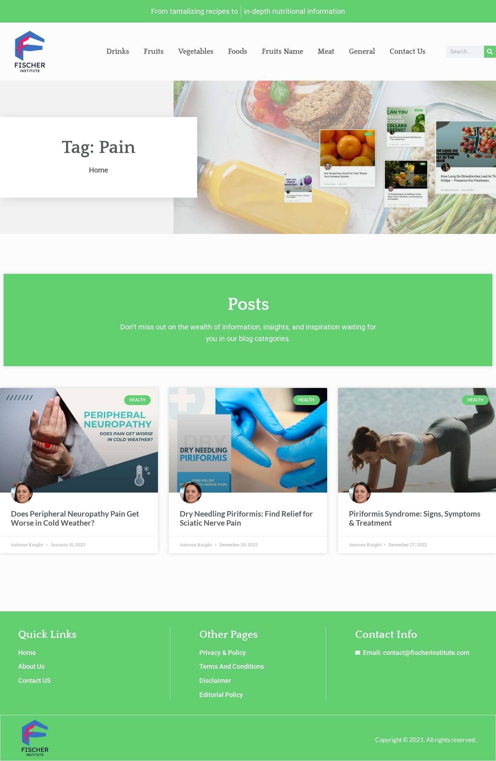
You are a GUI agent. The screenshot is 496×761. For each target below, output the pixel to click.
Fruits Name (282, 52)
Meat (326, 52)
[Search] (490, 52)
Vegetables (196, 52)
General (362, 52)
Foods (237, 52)
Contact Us (408, 52)
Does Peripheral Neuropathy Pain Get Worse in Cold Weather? (75, 518)
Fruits (154, 52)
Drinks (117, 52)
